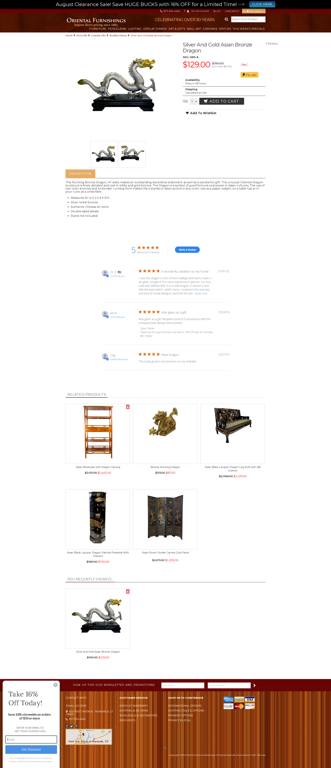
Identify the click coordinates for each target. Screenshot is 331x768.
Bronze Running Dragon (165, 467)
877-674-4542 (171, 11)
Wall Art (194, 28)
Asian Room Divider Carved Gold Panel (165, 552)
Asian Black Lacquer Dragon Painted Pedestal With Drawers (98, 554)
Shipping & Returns (133, 710)
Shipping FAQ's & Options (186, 710)
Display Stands (155, 28)
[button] (55, 685)
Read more (201, 293)
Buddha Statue (118, 35)
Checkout (232, 11)
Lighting (134, 28)
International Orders (184, 705)
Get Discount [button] (31, 749)
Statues (225, 28)
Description (80, 173)
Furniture (97, 28)
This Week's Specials (249, 28)
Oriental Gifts (98, 35)
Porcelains (117, 28)
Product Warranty (133, 705)
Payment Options (180, 715)
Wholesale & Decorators (138, 715)
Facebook (67, 726)
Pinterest (76, 726)
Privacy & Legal (179, 720)
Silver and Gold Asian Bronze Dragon (98, 651)
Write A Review (187, 249)
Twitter (71, 726)
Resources (127, 720)
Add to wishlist (202, 113)
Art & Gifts (177, 28)
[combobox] (248, 19)
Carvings (210, 28)
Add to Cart (223, 101)
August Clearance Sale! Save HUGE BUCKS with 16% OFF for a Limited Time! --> (164, 4)
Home (69, 35)
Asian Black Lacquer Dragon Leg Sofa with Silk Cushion (233, 469)
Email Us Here (76, 705)
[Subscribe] (254, 685)
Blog (217, 11)
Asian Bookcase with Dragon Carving (98, 467)
